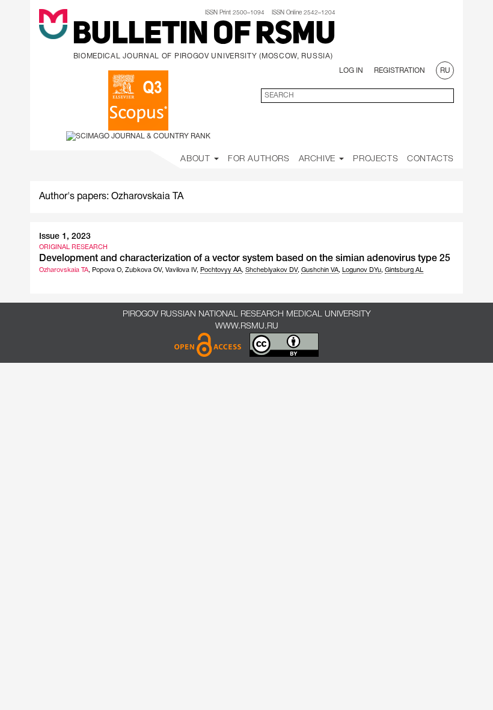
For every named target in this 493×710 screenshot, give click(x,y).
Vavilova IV (181, 270)
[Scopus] (138, 100)
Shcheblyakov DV (271, 270)
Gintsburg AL (404, 270)
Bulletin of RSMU (203, 35)
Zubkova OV (143, 270)
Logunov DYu (361, 270)
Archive (318, 159)
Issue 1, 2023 (65, 237)
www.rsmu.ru (246, 326)
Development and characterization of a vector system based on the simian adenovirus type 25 (244, 259)
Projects (375, 159)
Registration (399, 70)
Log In (351, 70)
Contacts (430, 159)
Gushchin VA (319, 270)
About (196, 159)
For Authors (259, 159)
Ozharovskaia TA (63, 270)
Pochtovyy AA (221, 270)
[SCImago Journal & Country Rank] (138, 135)
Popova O (106, 270)
